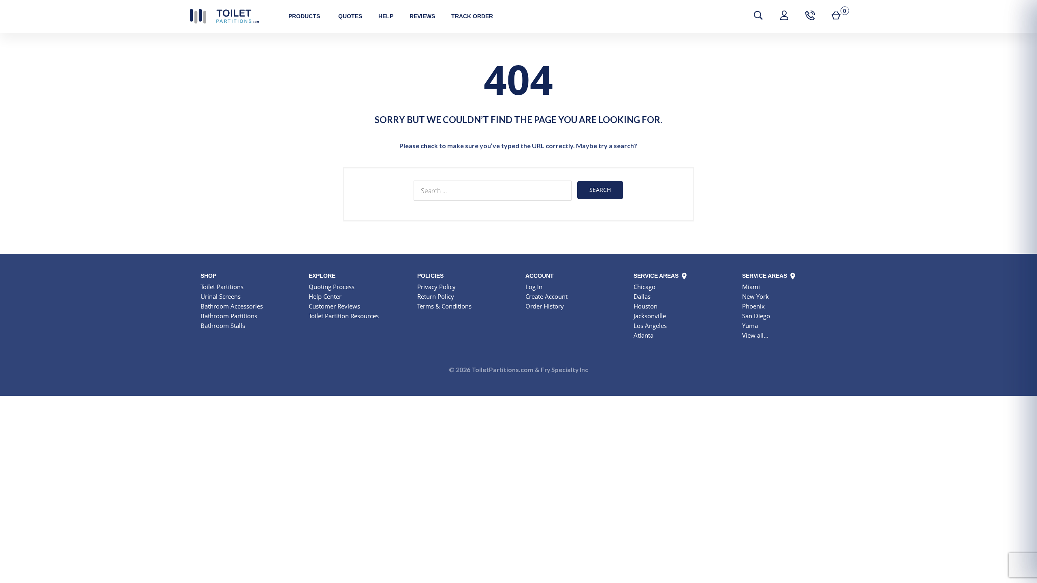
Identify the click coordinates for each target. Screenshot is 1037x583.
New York (755, 296)
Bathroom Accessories (232, 306)
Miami (751, 287)
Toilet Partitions (224, 16)
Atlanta (643, 335)
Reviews (422, 16)
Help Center (325, 296)
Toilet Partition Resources (344, 316)
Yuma (750, 325)
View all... (755, 335)
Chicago (644, 287)
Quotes (350, 16)
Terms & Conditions (444, 306)
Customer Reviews (334, 306)
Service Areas (657, 275)
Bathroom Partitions (229, 316)
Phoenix (753, 306)
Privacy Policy (436, 287)
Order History (544, 306)
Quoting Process (331, 287)
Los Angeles (650, 325)
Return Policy (435, 296)
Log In (533, 287)
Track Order (472, 16)
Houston (645, 306)
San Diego (756, 316)
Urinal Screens (221, 296)
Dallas (642, 296)
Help (385, 16)
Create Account (546, 296)
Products (304, 16)
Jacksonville (650, 316)
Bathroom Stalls (223, 325)
